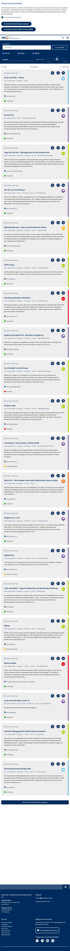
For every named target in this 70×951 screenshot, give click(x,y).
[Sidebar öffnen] (68, 38)
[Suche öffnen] (63, 38)
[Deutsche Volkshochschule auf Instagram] (43, 940)
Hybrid (37, 53)
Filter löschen (34, 67)
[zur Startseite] (10, 37)
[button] (64, 67)
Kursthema (6, 44)
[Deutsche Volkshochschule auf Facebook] (37, 940)
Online (22, 53)
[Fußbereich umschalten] (65, 886)
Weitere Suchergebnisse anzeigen (35, 802)
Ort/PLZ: (5, 60)
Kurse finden (59, 47)
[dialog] (35, 17)
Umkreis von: (40, 59)
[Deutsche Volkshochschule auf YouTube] (48, 940)
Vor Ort (7, 53)
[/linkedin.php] (53, 940)
